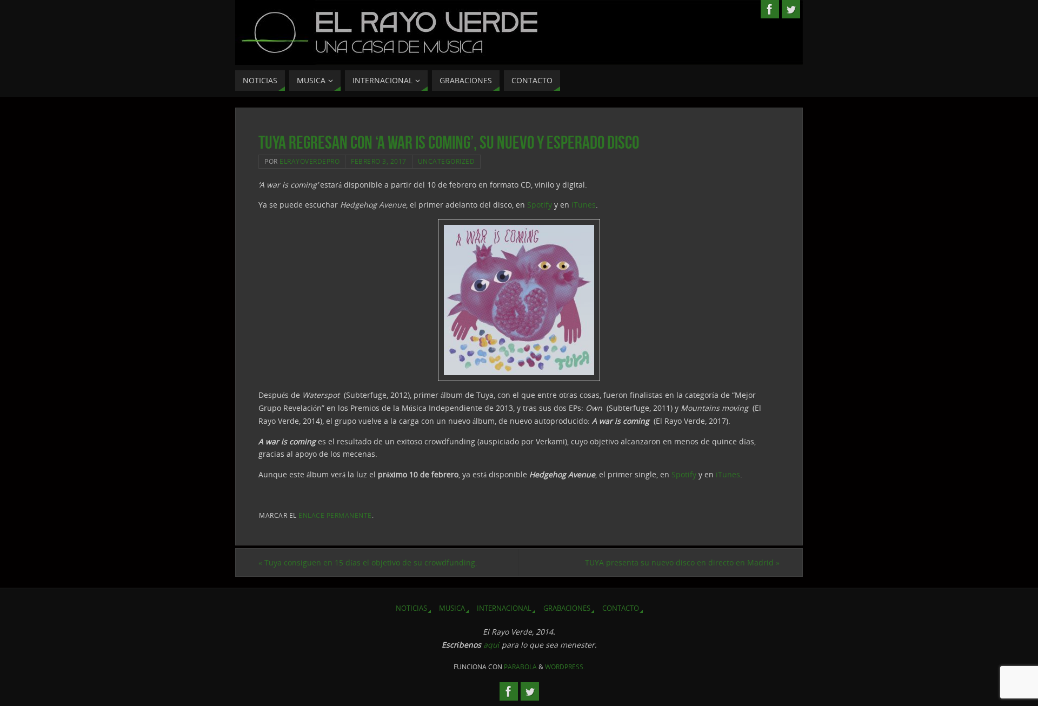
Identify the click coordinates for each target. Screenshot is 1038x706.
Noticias (411, 608)
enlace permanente (335, 515)
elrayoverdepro (310, 161)
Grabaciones (566, 608)
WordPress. (565, 666)
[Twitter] (791, 9)
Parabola (520, 666)
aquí (491, 645)
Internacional (504, 608)
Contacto (620, 608)
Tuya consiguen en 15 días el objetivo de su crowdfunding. (367, 562)
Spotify (539, 204)
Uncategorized (446, 161)
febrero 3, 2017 (379, 161)
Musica (452, 608)
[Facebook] (770, 9)
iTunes (583, 204)
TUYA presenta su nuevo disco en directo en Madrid (682, 562)
